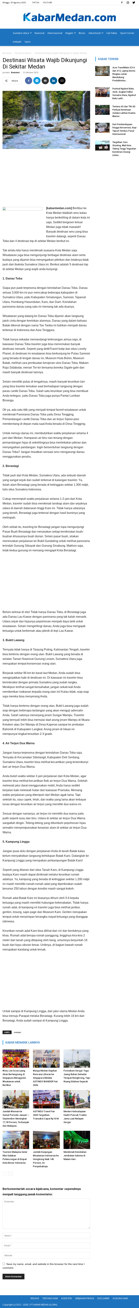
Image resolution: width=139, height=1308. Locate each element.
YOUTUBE (47, 2)
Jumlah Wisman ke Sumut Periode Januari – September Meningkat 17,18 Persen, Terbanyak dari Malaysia (16, 1118)
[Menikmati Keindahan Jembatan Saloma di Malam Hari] (77, 1140)
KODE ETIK (66, 1298)
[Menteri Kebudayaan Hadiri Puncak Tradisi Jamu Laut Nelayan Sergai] (77, 1099)
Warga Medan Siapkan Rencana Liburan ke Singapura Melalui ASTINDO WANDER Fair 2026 (45, 1077)
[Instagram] (127, 2)
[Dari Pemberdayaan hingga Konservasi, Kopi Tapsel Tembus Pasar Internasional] (102, 128)
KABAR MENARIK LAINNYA (22, 1042)
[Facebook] (122, 2)
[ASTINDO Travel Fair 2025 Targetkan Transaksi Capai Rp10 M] (46, 1099)
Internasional (55, 33)
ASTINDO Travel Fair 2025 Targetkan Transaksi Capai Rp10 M (46, 1115)
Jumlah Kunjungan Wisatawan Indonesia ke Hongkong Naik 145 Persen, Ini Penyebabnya (46, 1159)
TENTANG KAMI (50, 1298)
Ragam (69, 33)
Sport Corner (127, 33)
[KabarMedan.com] (69, 17)
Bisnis (82, 33)
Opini (27, 41)
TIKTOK (35, 2)
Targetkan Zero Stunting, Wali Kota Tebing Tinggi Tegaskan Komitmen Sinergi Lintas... (124, 148)
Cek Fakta (111, 33)
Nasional (39, 33)
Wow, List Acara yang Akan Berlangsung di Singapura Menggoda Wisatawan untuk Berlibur (14, 1077)
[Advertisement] (46, 179)
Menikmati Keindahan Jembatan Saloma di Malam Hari (75, 1156)
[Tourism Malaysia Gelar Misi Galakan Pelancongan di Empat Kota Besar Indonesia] (16, 1140)
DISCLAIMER (103, 1298)
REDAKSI (35, 1298)
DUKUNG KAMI (120, 1298)
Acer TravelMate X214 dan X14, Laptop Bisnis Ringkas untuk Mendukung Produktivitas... (123, 74)
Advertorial (95, 33)
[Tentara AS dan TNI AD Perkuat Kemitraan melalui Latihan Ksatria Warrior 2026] (102, 110)
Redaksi (15, 72)
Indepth (17, 41)
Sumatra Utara (21, 33)
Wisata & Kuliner (23, 53)
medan (17, 1032)
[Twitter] (133, 2)
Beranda (7, 53)
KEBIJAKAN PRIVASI (84, 1298)
